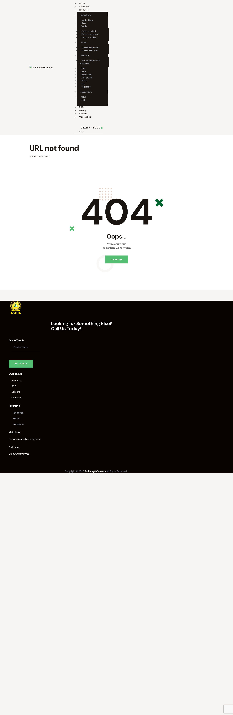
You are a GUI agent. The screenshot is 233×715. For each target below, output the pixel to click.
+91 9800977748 (19, 454)
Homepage (116, 259)
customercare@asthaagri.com (25, 439)
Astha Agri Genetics (95, 471)
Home (32, 156)
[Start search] (106, 131)
